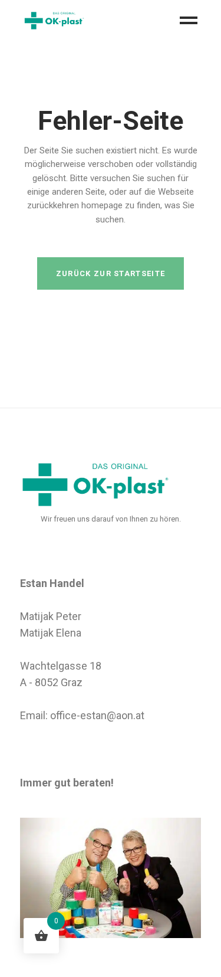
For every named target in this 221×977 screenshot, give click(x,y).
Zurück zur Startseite (110, 273)
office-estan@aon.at (97, 715)
